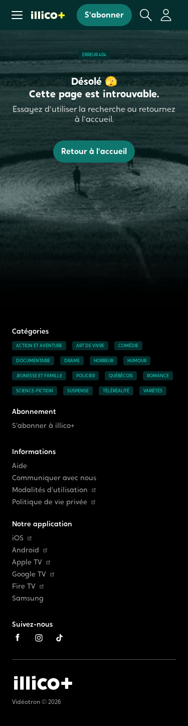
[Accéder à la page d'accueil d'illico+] (43, 683)
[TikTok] (59, 637)
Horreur (103, 361)
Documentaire (33, 361)
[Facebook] (17, 637)
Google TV (29, 574)
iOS (18, 538)
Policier (85, 376)
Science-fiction (34, 391)
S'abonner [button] (104, 15)
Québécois (121, 376)
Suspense (78, 391)
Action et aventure (39, 346)
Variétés (152, 391)
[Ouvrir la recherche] (146, 15)
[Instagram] (38, 637)
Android (25, 550)
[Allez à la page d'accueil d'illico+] (48, 15)
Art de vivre (90, 346)
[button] (17, 15)
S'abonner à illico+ (43, 425)
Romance (158, 376)
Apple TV (27, 562)
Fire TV (24, 586)
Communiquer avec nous (54, 478)
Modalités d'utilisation (50, 490)
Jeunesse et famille (39, 376)
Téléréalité (116, 391)
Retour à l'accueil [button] (94, 151)
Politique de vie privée (49, 502)
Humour (136, 361)
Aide (19, 466)
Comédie (128, 346)
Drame (72, 361)
